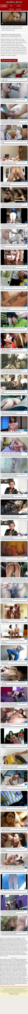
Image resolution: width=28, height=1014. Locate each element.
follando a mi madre (21, 938)
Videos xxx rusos (14, 973)
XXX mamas (6, 960)
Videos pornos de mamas (7, 977)
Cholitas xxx (11, 967)
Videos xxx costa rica (12, 960)
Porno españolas (13, 980)
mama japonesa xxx (23, 954)
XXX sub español (22, 964)
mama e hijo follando (10, 954)
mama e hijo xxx (17, 954)
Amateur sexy (4, 36)
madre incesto (11, 947)
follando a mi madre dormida (5, 939)
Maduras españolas (17, 967)
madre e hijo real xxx (17, 944)
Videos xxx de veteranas (12, 968)
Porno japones (11, 982)
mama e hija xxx (3, 954)
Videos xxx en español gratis (8, 963)
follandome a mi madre (4, 940)
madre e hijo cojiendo (9, 944)
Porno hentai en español (20, 980)
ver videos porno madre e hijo (15, 36)
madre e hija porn (12, 943)
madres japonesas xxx (7, 952)
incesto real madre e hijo (10, 941)
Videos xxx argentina (11, 984)
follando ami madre (14, 939)
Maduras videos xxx (7, 959)
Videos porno (10, 975)
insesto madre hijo (5, 943)
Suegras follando (9, 979)
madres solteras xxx (9, 953)
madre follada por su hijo (18, 945)
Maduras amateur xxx (4, 975)
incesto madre (20, 940)
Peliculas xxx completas (4, 967)
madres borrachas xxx (9, 948)
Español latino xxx (3, 970)
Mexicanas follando (24, 963)
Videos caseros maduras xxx (15, 974)
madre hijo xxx (5, 947)
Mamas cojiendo (6, 978)
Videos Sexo (3, 979)
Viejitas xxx (24, 960)
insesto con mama (19, 941)
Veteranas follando (8, 965)
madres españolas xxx (17, 950)
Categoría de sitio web (18, 7)
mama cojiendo (23, 953)
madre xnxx (21, 947)
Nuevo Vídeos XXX (11, 7)
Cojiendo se (7, 983)
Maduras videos (5, 972)
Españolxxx (17, 969)
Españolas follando (20, 961)
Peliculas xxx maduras (23, 969)
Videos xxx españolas (4, 961)
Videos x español (21, 973)
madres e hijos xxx (9, 950)
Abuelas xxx (17, 970)
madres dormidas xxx (14, 949)
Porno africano (16, 982)
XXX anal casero (22, 965)
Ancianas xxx (2, 965)
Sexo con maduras (14, 959)
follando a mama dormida (12, 938)
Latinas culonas (21, 972)
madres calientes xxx (17, 948)
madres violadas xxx (17, 953)
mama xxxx (6, 955)
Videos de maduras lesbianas (15, 978)
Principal (4, 6)
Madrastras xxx (3, 969)
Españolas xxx (2, 964)
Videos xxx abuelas (22, 979)
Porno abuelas (2, 983)
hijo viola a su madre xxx (13, 940)
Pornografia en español (10, 969)
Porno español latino (16, 965)
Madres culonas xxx (6, 974)
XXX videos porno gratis (12, 961)
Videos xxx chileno (4, 982)
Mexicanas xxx (19, 960)
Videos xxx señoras (22, 982)
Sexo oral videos (23, 974)
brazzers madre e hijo (4, 938)
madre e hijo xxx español (8, 945)
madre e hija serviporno (20, 943)
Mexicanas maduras (9, 964)
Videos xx (1, 959)
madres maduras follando (16, 952)
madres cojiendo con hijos (4, 949)
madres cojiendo (24, 948)
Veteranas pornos (15, 979)
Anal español (5, 968)
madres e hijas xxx (21, 949)
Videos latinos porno (13, 983)
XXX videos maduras (7, 973)
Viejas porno (24, 983)
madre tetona (16, 947)
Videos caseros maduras (17, 975)
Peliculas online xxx (3, 984)
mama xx (1, 955)
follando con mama (21, 939)
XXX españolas (20, 959)
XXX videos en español (11, 970)
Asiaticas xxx (20, 983)
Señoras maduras (17, 963)
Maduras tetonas (16, 964)
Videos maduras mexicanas (5, 980)
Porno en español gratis (12, 972)
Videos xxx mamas (14, 2)
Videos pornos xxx (15, 977)
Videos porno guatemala (21, 968)
